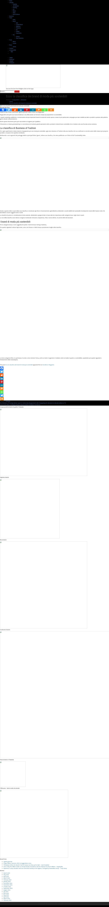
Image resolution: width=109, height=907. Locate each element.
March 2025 (6, 873)
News (10, 45)
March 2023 (6, 878)
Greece (18, 36)
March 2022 (6, 898)
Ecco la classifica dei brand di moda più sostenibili (19, 365)
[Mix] (39, 109)
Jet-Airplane (16, 6)
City (14, 34)
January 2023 (7, 881)
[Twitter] (9, 109)
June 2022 (6, 893)
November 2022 (7, 885)
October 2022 (7, 886)
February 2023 (7, 880)
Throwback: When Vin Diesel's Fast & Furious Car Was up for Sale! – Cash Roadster (26, 865)
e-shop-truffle (12, 50)
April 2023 (6, 876)
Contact (11, 48)
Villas (14, 12)
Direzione (23, 100)
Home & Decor (16, 14)
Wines (14, 41)
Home (10, 1)
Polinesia (18, 28)
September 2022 (8, 888)
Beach (14, 21)
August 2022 (6, 890)
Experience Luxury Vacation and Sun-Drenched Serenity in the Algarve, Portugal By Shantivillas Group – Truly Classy (35, 868)
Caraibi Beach (19, 24)
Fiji (16, 29)
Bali (17, 23)
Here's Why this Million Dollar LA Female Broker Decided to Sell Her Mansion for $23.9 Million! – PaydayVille (33, 866)
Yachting (15, 7)
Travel (10, 18)
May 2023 (6, 875)
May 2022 (6, 895)
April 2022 (6, 897)
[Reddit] (15, 109)
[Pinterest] (27, 109)
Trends (14, 46)
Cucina (14, 43)
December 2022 (7, 883)
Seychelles (18, 33)
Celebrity (15, 4)
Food (10, 40)
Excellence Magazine (48, 365)
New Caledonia (19, 38)
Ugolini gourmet (7, 861)
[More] (51, 109)
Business (11, 16)
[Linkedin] (21, 109)
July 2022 (5, 891)
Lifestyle (11, 2)
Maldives (18, 26)
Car (13, 9)
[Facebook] (3, 109)
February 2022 (7, 900)
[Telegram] (1, 395)
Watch (14, 11)
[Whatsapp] (45, 109)
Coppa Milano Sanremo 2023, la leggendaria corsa (17, 863)
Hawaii (17, 31)
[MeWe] (33, 109)
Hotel (14, 19)
